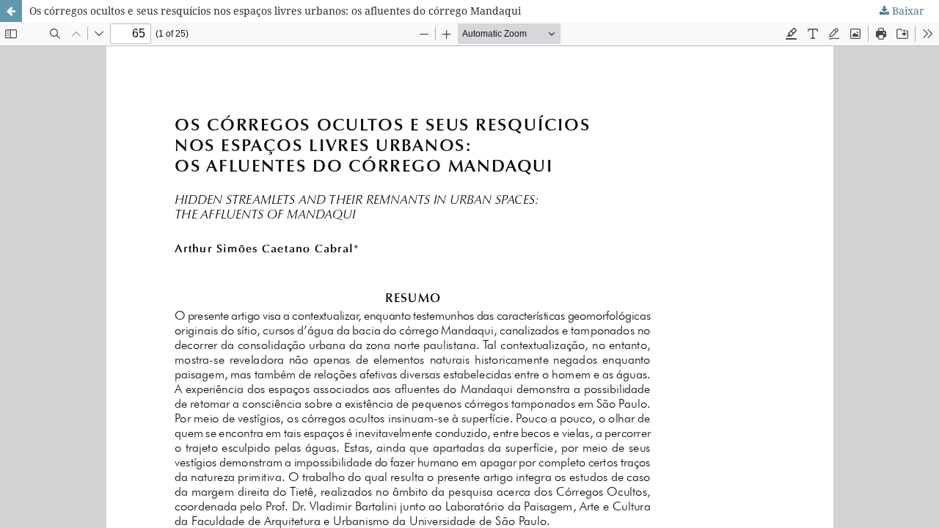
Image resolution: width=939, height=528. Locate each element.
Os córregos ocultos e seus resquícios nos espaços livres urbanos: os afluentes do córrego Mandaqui (275, 11)
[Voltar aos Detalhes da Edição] (11, 11)
